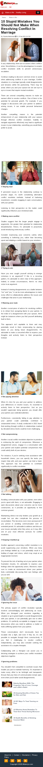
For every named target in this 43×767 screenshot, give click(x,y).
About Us (7, 755)
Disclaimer (26, 755)
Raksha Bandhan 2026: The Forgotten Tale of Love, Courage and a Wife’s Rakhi (25, 685)
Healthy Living (21, 12)
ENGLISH (4, 7)
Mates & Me (9, 12)
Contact (16, 755)
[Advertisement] (21, 145)
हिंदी (10, 7)
